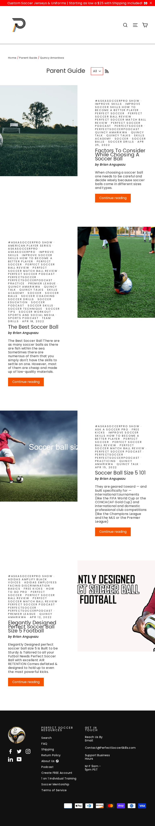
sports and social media (32, 315)
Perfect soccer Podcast (32, 274)
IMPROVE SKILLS (109, 104)
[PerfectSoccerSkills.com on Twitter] (19, 751)
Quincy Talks (119, 135)
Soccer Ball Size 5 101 (120, 472)
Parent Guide (28, 58)
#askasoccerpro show (118, 101)
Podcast (47, 767)
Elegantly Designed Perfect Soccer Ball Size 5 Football (32, 626)
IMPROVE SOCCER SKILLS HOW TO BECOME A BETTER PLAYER (117, 107)
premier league (42, 283)
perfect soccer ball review (118, 115)
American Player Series (30, 246)
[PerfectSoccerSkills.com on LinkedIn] (10, 759)
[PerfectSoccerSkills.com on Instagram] (28, 751)
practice (17, 283)
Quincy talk (128, 464)
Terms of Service (54, 790)
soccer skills (41, 305)
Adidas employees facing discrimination (32, 584)
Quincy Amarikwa (112, 132)
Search (46, 738)
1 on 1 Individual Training (58, 778)
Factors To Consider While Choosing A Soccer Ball (120, 154)
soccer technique (26, 309)
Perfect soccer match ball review (33, 269)
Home (12, 58)
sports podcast (24, 318)
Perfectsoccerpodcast (118, 129)
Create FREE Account (56, 773)
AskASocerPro (22, 252)
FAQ (44, 744)
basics (15, 589)
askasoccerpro (23, 249)
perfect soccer (110, 113)
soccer (122, 139)
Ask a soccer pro (112, 429)
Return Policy (51, 755)
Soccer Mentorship (55, 784)
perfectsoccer (129, 126)
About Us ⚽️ (50, 761)
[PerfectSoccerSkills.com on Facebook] (10, 751)
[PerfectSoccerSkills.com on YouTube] (19, 759)
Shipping (47, 749)
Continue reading (113, 198)
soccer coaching (38, 296)
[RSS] (107, 70)
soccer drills (121, 142)
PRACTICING (106, 461)
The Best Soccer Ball (33, 326)
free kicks (34, 589)
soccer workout (35, 312)
